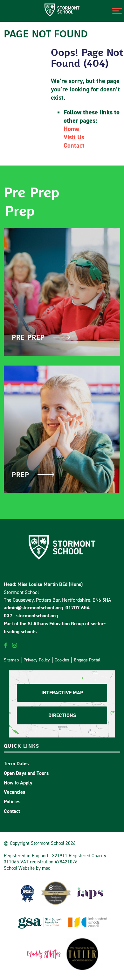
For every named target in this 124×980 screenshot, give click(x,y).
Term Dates (16, 763)
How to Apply (18, 782)
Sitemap (11, 659)
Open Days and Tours (26, 773)
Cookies (62, 659)
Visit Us (74, 137)
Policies (12, 801)
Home (71, 129)
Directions (62, 715)
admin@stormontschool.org (33, 607)
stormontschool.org (37, 615)
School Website (19, 868)
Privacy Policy (37, 659)
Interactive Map (62, 692)
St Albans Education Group (56, 623)
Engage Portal (87, 659)
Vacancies (14, 792)
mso (46, 868)
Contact (74, 145)
